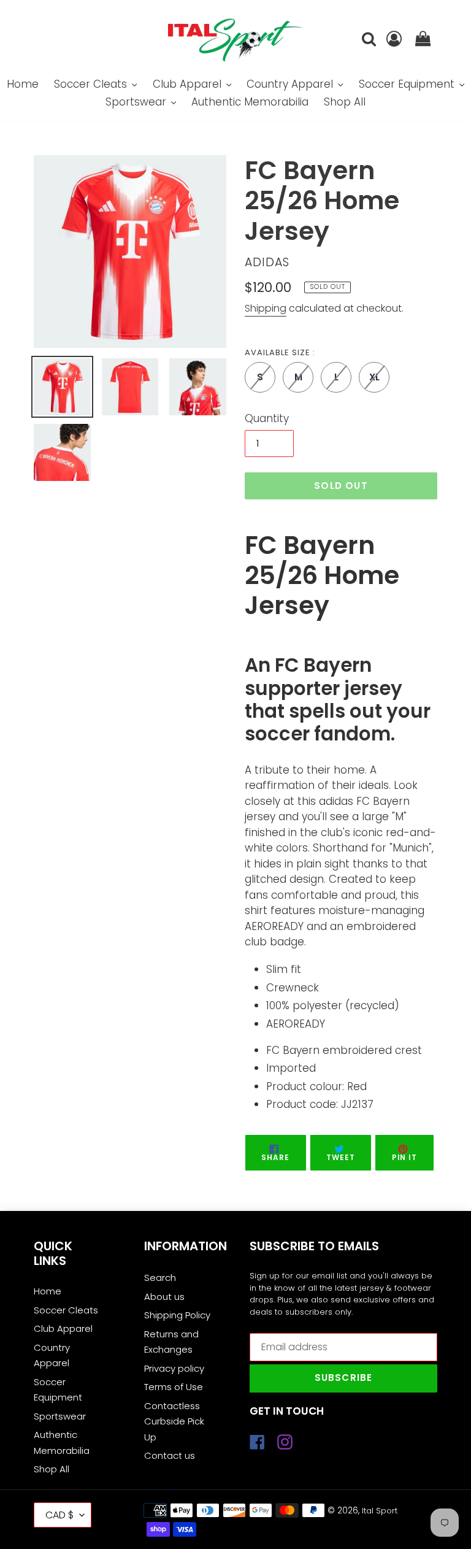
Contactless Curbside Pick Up (174, 1421)
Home (47, 1291)
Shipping (265, 308)
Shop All (51, 1469)
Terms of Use (173, 1386)
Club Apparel (63, 1328)
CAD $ (59, 1515)
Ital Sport (379, 1510)
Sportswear (60, 1416)
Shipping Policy (177, 1315)
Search (160, 1277)
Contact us (169, 1455)
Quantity (267, 418)
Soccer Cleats (66, 1310)
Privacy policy (174, 1368)
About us (164, 1296)
